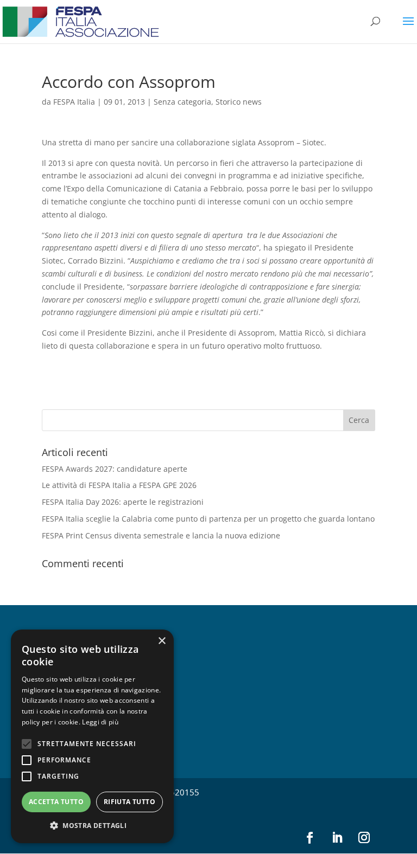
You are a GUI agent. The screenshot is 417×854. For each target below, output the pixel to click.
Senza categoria (182, 102)
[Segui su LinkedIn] (336, 837)
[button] (92, 825)
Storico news (239, 102)
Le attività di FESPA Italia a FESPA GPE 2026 (119, 485)
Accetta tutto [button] (56, 801)
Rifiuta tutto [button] (129, 801)
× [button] (161, 641)
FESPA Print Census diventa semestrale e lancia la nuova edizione (161, 535)
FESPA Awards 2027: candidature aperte (114, 469)
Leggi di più (100, 722)
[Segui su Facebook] (309, 837)
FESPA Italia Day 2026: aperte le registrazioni (123, 502)
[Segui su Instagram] (363, 837)
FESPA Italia (74, 102)
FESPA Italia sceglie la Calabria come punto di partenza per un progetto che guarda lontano (208, 518)
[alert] (92, 736)
